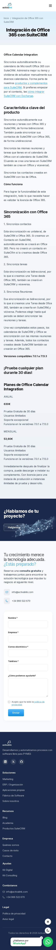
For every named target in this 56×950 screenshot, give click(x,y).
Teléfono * (13, 661)
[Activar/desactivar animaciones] (48, 922)
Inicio (6, 18)
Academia (7, 823)
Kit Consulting (9, 875)
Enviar (16, 712)
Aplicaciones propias (13, 790)
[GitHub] (21, 762)
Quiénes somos (10, 844)
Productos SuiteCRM (13, 828)
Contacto (7, 855)
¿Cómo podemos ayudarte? (22, 675)
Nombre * (13, 618)
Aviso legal (8, 919)
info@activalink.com (22, 592)
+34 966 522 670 (21, 600)
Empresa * (13, 632)
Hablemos (14, 527)
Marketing (7, 779)
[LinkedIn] (5, 762)
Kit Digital (7, 869)
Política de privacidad (13, 913)
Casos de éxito (10, 850)
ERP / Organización (12, 784)
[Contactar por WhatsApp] (48, 941)
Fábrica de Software (13, 795)
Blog (4, 817)
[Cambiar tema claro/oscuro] (48, 930)
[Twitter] (13, 762)
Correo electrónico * (18, 646)
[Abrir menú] (50, 6)
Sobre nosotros (10, 801)
